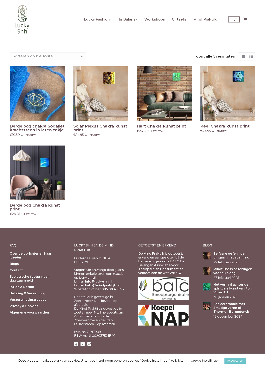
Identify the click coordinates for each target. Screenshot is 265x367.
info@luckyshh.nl (98, 281)
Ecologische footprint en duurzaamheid (29, 278)
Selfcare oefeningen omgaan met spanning (231, 255)
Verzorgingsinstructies (28, 300)
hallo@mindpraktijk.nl (102, 285)
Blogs (14, 264)
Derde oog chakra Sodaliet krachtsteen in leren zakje (37, 128)
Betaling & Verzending (27, 293)
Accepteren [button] (235, 360)
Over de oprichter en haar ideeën (30, 255)
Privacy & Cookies (24, 306)
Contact (16, 270)
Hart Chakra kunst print (161, 126)
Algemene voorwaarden (29, 312)
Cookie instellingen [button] (205, 360)
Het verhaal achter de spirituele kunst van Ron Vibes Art (232, 288)
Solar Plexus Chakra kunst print (100, 128)
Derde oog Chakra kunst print (35, 207)
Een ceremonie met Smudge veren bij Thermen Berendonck (231, 308)
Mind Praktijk (154, 253)
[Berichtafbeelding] (206, 255)
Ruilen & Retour (22, 287)
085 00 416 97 (113, 289)
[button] (60, 116)
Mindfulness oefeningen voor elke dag (232, 271)
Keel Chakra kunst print (225, 126)
